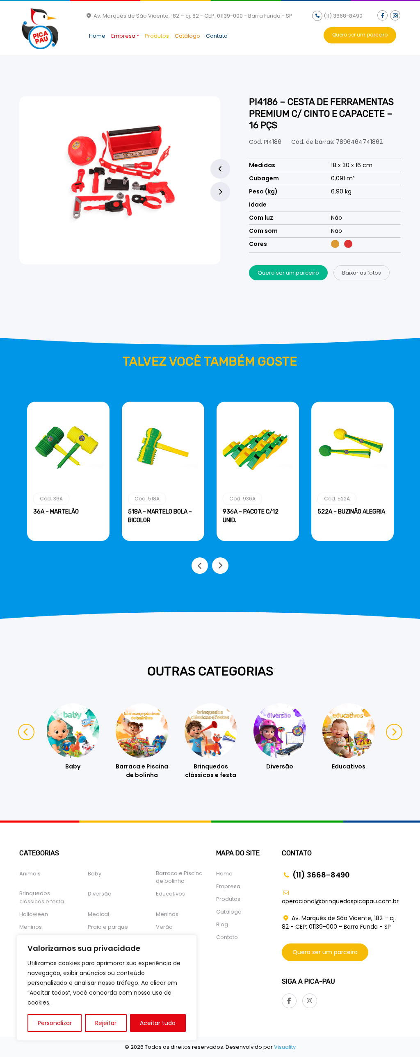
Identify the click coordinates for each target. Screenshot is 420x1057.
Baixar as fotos (361, 273)
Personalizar (55, 1023)
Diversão (100, 894)
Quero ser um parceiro (360, 34)
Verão (164, 927)
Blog (222, 924)
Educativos (170, 894)
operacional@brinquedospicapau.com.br (340, 901)
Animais (30, 873)
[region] (106, 988)
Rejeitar (105, 1023)
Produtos (157, 36)
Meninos (30, 927)
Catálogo (187, 36)
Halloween (33, 914)
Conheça (68, 539)
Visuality (285, 1047)
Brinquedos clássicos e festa (41, 897)
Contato (217, 36)
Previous (220, 169)
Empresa (123, 36)
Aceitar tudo (158, 1023)
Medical (98, 914)
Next (220, 192)
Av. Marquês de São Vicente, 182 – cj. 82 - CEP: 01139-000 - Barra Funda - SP (192, 16)
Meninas (167, 914)
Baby (94, 873)
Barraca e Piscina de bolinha (179, 877)
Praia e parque (108, 927)
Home (97, 36)
